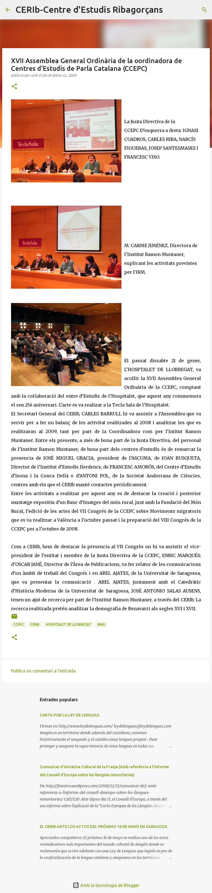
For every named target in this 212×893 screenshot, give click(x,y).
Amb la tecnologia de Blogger (109, 885)
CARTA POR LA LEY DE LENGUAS (69, 715)
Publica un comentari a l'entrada (43, 670)
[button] (14, 86)
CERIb (34, 624)
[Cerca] (170, 9)
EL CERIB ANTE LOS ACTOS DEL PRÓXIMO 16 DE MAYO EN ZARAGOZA (103, 826)
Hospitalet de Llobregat (68, 624)
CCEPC (18, 624)
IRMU (101, 624)
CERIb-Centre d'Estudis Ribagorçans (89, 9)
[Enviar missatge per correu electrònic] (14, 618)
